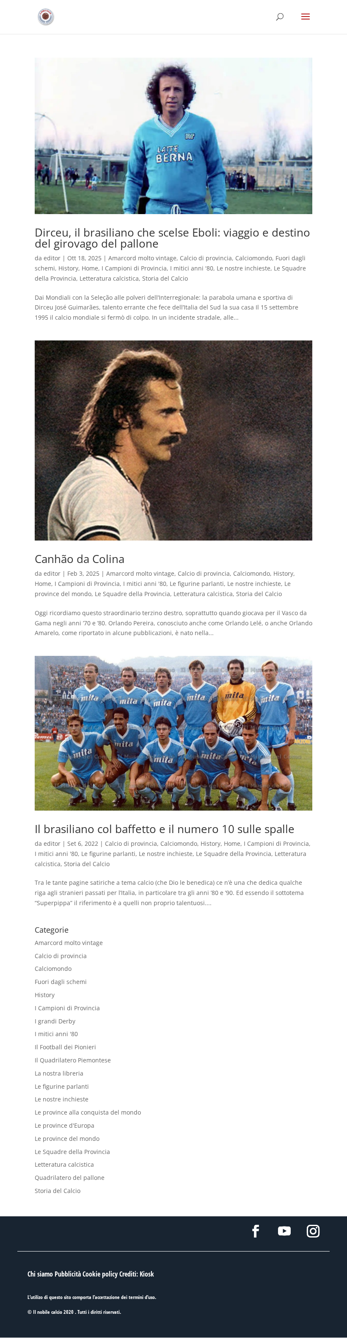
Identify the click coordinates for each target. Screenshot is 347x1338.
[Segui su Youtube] (284, 1231)
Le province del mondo (67, 1139)
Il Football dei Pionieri (65, 1047)
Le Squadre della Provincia (132, 594)
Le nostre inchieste (243, 268)
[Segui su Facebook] (255, 1231)
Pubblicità (68, 1274)
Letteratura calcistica (109, 278)
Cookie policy (100, 1274)
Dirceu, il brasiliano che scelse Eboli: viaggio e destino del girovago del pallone (172, 238)
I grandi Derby (55, 1021)
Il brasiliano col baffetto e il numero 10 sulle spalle (165, 828)
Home (90, 268)
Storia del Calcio (165, 278)
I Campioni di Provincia (134, 268)
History (68, 268)
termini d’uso (142, 1297)
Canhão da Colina (79, 558)
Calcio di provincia (206, 258)
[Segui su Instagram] (313, 1231)
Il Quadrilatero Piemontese (73, 1060)
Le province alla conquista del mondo (88, 1112)
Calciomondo (253, 258)
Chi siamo (40, 1274)
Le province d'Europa (64, 1125)
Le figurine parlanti (197, 584)
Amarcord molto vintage (142, 258)
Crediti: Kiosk (136, 1274)
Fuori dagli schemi (61, 982)
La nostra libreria (59, 1073)
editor (52, 258)
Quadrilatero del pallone (70, 1178)
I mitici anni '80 (191, 268)
